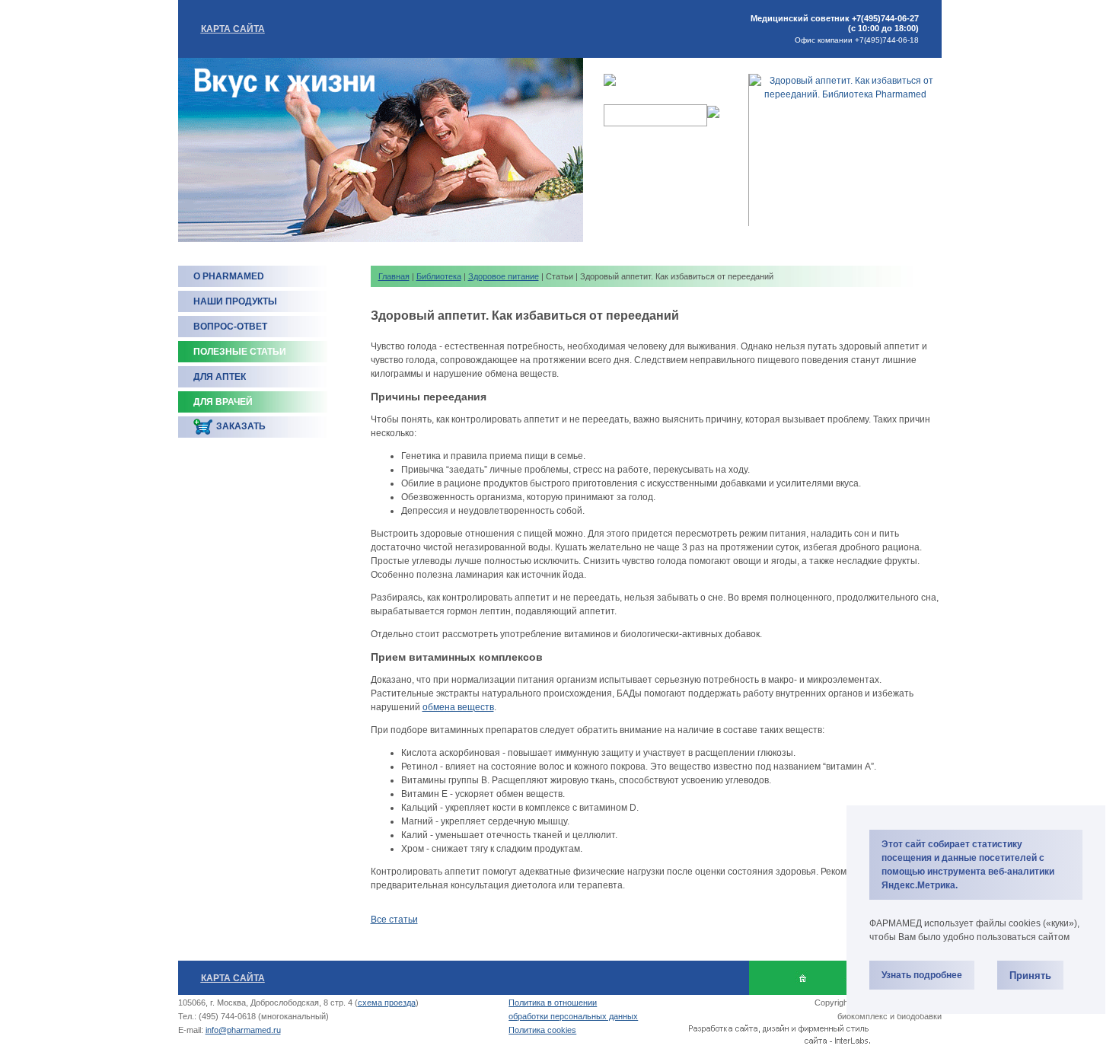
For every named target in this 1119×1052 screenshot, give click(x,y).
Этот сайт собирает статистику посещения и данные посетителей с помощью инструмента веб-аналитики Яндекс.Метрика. (967, 865)
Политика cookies (542, 1029)
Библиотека (438, 276)
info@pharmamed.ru (243, 1029)
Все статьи (394, 919)
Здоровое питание (503, 276)
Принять (1030, 975)
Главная (394, 276)
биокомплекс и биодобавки (889, 1016)
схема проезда (387, 1002)
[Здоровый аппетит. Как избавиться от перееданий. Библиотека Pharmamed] (845, 94)
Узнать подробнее (921, 975)
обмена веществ (458, 707)
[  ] (802, 978)
